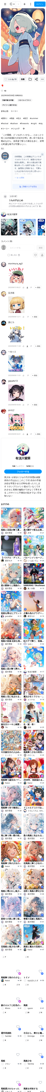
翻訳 (2, 148)
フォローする (23, 471)
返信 (38, 287)
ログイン (39, 4)
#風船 (12, 118)
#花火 (18, 118)
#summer (34, 118)
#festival (4, 123)
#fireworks (24, 123)
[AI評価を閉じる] (42, 154)
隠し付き (14, 255)
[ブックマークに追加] (30, 79)
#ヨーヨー (5, 128)
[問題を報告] (31, 287)
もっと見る (20, 178)
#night (34, 123)
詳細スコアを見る (29, 186)
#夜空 (25, 118)
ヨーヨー (14, 111)
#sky (41, 123)
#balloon (14, 123)
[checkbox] (9, 255)
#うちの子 (15, 128)
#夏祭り (4, 118)
